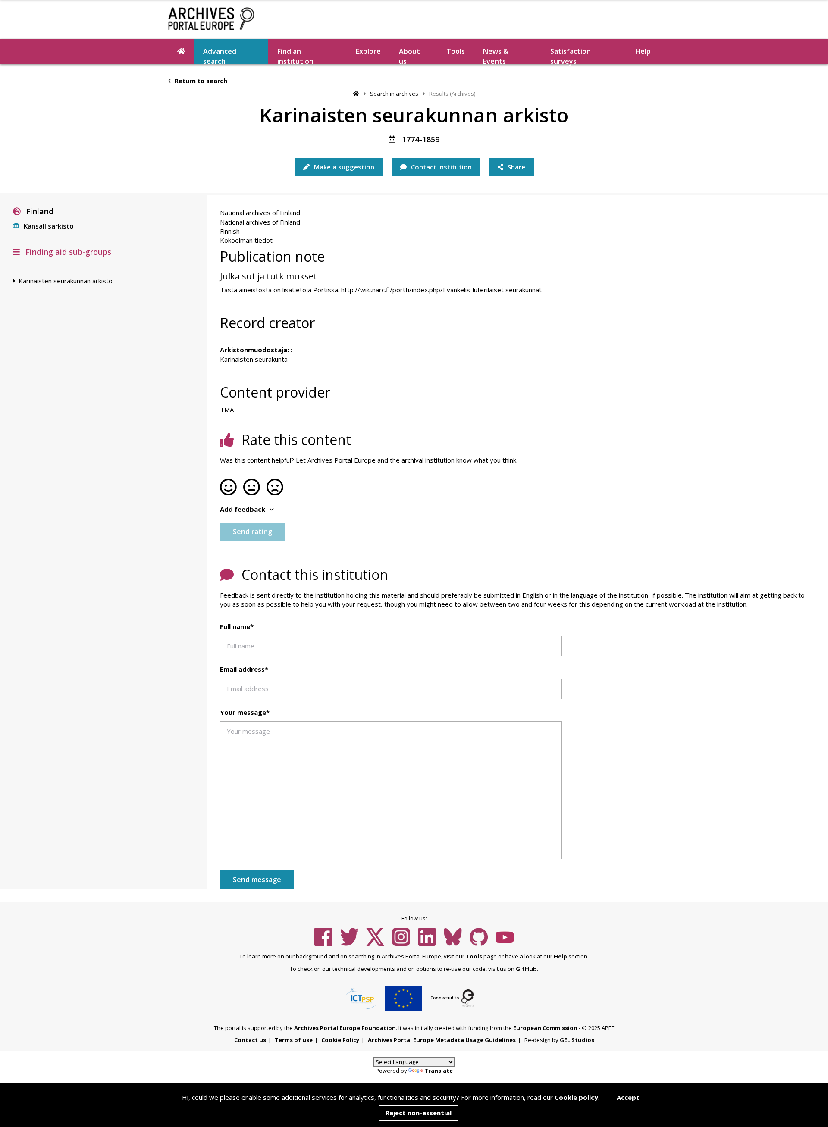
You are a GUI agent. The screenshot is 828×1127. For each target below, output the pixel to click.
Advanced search (219, 55)
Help (560, 956)
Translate (438, 1070)
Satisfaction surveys (570, 55)
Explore (368, 51)
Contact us (250, 1040)
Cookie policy (576, 1097)
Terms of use (294, 1040)
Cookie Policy (340, 1040)
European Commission (545, 1028)
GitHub (526, 969)
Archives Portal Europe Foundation (345, 1028)
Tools (455, 51)
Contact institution (440, 167)
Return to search (200, 81)
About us (409, 55)
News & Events (495, 55)
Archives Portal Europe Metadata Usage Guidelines (442, 1040)
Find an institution (295, 55)
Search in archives (394, 93)
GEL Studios (577, 1040)
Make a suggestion (343, 167)
